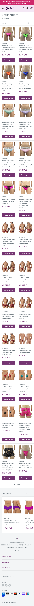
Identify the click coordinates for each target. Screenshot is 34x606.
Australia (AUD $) (7, 576)
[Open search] (24, 8)
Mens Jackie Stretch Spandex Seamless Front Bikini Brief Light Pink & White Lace (25, 164)
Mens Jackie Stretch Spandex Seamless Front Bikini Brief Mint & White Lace (8, 125)
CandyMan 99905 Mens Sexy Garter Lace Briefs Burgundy (8, 352)
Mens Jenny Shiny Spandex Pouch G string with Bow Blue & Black (25, 86)
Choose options (8, 60)
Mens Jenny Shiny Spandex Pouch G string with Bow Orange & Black (8, 87)
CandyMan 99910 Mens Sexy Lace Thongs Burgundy (8, 280)
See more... (29, 494)
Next (29, 485)
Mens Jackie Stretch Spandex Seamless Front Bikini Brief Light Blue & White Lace (8, 164)
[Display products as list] (31, 23)
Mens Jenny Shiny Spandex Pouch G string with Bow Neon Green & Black (25, 48)
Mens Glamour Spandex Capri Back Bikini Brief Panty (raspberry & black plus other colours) (25, 203)
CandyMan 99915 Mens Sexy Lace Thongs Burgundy (25, 280)
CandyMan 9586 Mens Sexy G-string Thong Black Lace (8, 425)
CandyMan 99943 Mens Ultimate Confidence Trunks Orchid (12, 523)
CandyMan (5, 237)
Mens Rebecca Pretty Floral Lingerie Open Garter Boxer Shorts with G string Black (8, 466)
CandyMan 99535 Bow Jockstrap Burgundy (25, 351)
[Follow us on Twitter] (6, 585)
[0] (31, 8)
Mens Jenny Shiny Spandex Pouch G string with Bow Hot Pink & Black (8, 48)
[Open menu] (2, 8)
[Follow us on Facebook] (3, 585)
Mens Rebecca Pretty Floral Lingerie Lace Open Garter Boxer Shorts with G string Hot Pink (25, 427)
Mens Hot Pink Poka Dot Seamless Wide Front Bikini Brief (8, 201)
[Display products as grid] (28, 23)
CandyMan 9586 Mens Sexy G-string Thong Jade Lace (25, 389)
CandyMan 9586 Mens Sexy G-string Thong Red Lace (8, 389)
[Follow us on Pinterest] (9, 585)
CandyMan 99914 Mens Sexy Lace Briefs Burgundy (25, 316)
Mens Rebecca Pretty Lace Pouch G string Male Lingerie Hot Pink (25, 465)
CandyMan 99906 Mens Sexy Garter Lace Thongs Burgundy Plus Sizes (8, 242)
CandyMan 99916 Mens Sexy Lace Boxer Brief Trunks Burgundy (8, 316)
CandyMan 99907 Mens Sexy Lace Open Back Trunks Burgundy (25, 241)
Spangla (4, 43)
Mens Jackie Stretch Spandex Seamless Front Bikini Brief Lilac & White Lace (25, 125)
